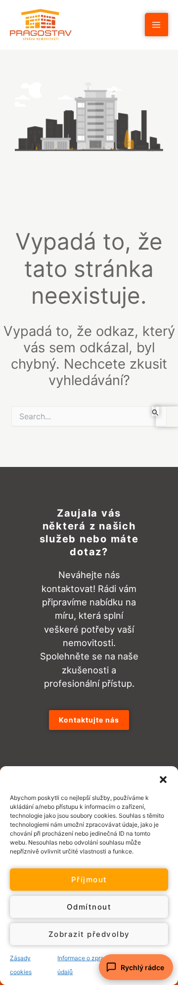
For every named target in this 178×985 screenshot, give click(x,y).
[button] (163, 779)
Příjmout (89, 879)
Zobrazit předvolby (89, 934)
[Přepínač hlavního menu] (156, 24)
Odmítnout (89, 907)
